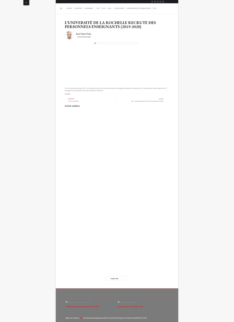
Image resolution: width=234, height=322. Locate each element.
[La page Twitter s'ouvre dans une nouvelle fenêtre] (155, 1)
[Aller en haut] (231, 319)
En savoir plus (69, 165)
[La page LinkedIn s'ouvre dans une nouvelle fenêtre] (163, 1)
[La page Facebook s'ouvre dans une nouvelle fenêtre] (152, 1)
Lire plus (67, 94)
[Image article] (89, 126)
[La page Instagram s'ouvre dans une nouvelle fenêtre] (160, 1)
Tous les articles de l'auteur (84, 37)
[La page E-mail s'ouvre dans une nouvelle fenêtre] (157, 1)
